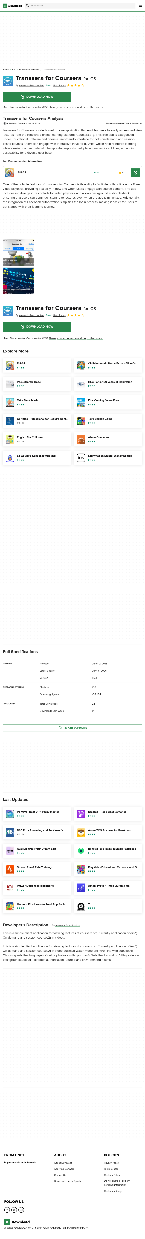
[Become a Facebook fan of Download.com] (7, 1210)
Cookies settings (113, 1191)
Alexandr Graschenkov (67, 925)
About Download (63, 1162)
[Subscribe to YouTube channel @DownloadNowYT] (21, 1210)
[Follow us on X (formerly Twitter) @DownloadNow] (14, 1210)
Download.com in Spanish (68, 1181)
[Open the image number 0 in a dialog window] (18, 266)
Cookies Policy (112, 1175)
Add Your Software (64, 1168)
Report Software (75, 727)
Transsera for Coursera (56, 78)
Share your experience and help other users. (76, 107)
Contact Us (60, 1175)
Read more (137, 123)
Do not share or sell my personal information (117, 1182)
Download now (39, 97)
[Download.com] (12, 6)
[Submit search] (27, 6)
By (30, 85)
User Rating (59, 85)
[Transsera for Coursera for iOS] (8, 81)
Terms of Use (111, 1168)
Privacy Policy (111, 1162)
